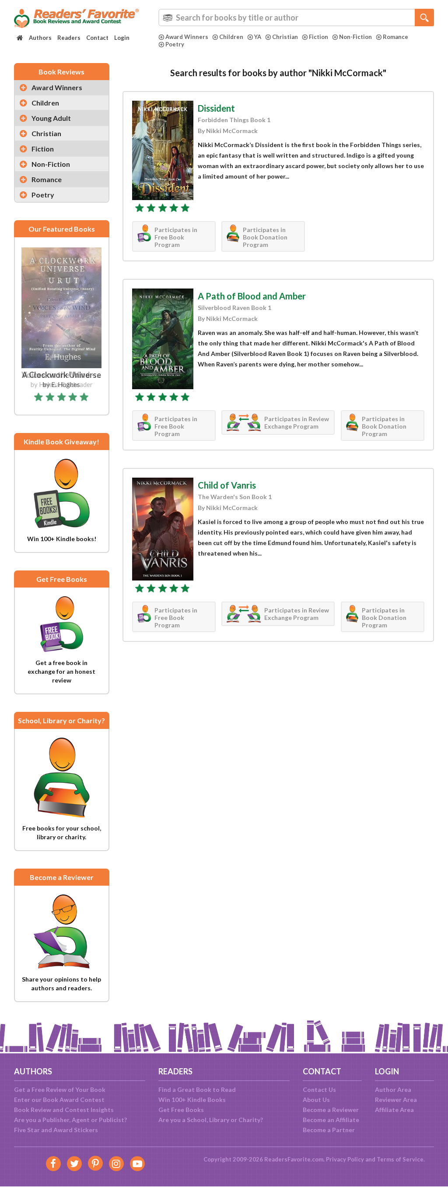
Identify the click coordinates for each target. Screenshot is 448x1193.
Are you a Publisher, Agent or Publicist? (70, 1119)
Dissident (216, 108)
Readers (68, 37)
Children (231, 36)
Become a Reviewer (331, 1109)
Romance (395, 36)
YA (257, 36)
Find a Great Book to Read (197, 1089)
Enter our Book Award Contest (59, 1099)
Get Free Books (181, 1109)
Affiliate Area (394, 1109)
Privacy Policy (345, 1159)
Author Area (393, 1089)
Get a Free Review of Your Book (59, 1089)
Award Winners (186, 36)
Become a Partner (329, 1129)
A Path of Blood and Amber (252, 296)
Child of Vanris (227, 485)
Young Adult (51, 118)
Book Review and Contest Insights (64, 1109)
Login (122, 37)
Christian (285, 36)
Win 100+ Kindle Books (192, 1099)
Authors (40, 37)
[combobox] (296, 17)
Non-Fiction (355, 36)
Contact (97, 37)
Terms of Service (400, 1159)
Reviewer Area (396, 1099)
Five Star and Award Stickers (56, 1129)
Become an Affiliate (331, 1119)
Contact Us (319, 1089)
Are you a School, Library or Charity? (210, 1119)
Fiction (318, 36)
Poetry (174, 44)
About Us (316, 1099)
